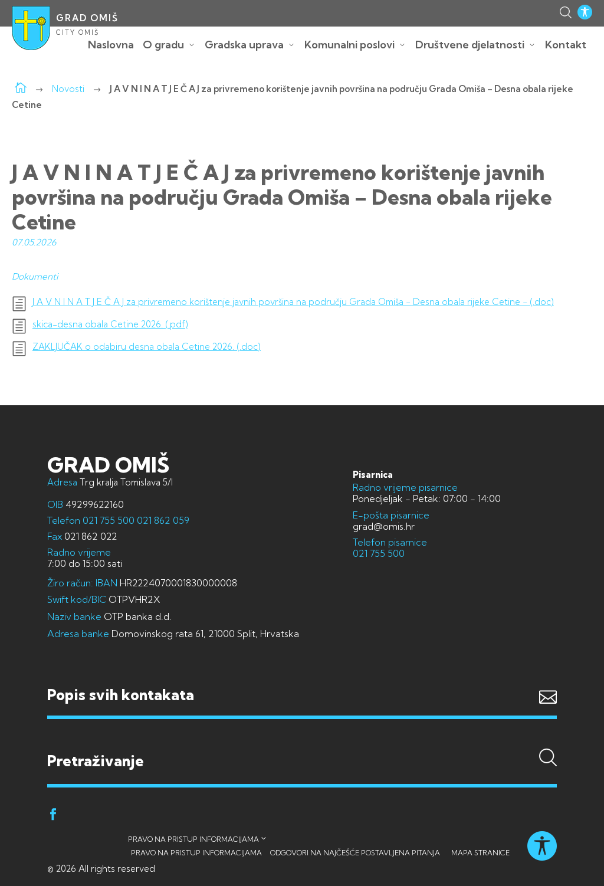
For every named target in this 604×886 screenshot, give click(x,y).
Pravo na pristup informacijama (193, 839)
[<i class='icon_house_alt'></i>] (21, 88)
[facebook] (53, 816)
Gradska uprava (244, 44)
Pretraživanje (302, 738)
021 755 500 (108, 520)
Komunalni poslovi (349, 44)
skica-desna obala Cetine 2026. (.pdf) (110, 324)
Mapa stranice (480, 852)
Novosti (68, 88)
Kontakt (565, 44)
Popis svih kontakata (120, 694)
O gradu (163, 44)
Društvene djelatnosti (469, 44)
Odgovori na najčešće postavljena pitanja (355, 852)
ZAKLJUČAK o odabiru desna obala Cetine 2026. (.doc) (146, 347)
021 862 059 (161, 520)
